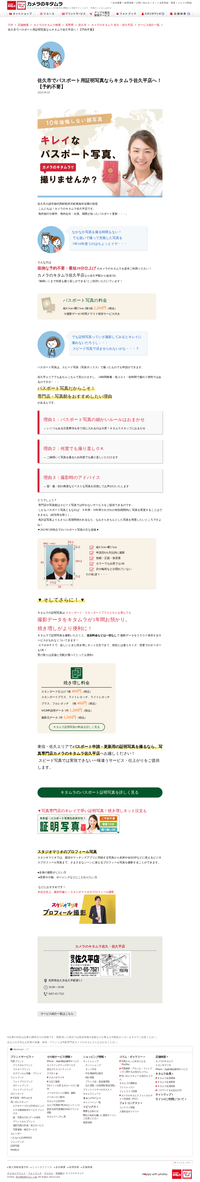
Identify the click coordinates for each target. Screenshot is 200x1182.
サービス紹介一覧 (149, 24)
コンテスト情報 (127, 1107)
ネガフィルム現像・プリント (27, 1073)
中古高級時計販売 (94, 1073)
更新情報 (87, 1122)
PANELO (15, 1150)
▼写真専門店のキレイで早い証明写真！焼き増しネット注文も (92, 811)
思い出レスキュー (19, 1102)
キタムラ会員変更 (166, 1082)
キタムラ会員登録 (166, 1078)
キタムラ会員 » (164, 1073)
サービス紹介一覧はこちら (57, 1013)
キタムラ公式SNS (56, 1101)
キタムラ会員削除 (166, 1086)
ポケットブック (20, 1085)
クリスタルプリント (23, 1065)
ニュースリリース (42, 1167)
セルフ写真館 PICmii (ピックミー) (63, 1105)
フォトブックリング (23, 1089)
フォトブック (17, 1077)
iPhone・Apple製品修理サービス (63, 1061)
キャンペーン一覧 (92, 1102)
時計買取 (89, 1077)
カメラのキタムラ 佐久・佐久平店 (112, 24)
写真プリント (17, 1061)
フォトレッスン (127, 1087)
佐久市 (82, 24)
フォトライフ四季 (128, 1091)
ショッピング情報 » (94, 1056)
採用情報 (128, 2)
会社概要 (117, 2)
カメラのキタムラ (164, 1061)
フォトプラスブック (23, 1081)
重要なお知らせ (90, 1111)
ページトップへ (183, 1163)
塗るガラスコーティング (59, 1069)
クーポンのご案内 (55, 1097)
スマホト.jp (52, 1073)
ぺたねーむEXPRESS (21, 1137)
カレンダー (16, 1133)
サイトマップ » (164, 1094)
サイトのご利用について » (170, 1099)
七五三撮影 (54, 1081)
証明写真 (15, 1145)
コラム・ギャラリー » (132, 1056)
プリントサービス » (22, 1056)
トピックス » (90, 1106)
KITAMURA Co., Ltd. (27, 1177)
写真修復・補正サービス (25, 1129)
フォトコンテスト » (130, 1102)
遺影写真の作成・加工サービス (28, 1125)
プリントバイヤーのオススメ (97, 1089)
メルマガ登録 (185, 2)
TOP (10, 24)
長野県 (69, 24)
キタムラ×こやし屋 (56, 1116)
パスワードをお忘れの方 (169, 1090)
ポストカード (17, 1093)
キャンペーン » (92, 1098)
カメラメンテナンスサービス (61, 1065)
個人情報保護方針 (19, 1167)
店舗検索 (23, 24)
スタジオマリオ (56, 1077)
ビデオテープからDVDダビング (28, 1105)
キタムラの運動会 (128, 1083)
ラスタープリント (21, 1069)
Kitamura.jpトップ (21, 1049)
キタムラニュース (92, 1093)
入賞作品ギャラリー (129, 1111)
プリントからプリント (24, 1121)
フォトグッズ (17, 1142)
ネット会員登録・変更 (163, 2)
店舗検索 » (161, 1056)
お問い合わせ (143, 2)
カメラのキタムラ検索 (47, 24)
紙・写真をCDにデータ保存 (26, 1117)
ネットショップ (90, 1061)
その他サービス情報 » (59, 1056)
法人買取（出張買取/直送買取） (101, 1085)
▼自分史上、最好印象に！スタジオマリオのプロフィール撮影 (76, 892)
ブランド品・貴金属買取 (97, 1081)
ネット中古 (90, 1069)
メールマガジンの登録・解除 (61, 1093)
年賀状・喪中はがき (22, 1097)
